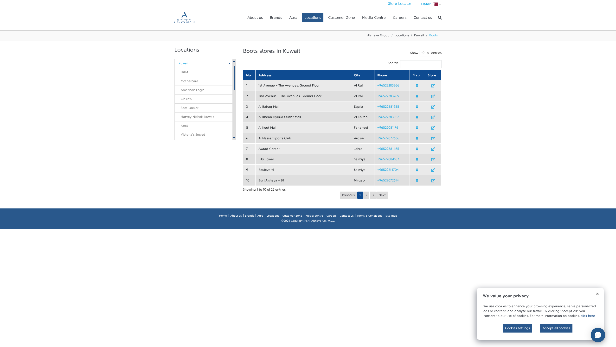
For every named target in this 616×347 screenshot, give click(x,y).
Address (264, 76)
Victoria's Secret (193, 135)
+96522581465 (388, 149)
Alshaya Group (378, 36)
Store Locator (399, 4)
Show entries (426, 54)
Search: (393, 64)
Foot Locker (190, 109)
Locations (313, 18)
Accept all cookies (556, 329)
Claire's (186, 100)
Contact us (423, 18)
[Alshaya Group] (184, 18)
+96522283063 (388, 118)
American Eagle (193, 91)
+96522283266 (388, 86)
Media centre (314, 217)
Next (184, 126)
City (357, 76)
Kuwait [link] (184, 64)
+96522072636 (388, 139)
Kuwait (419, 36)
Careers (399, 18)
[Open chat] (598, 335)
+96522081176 (387, 128)
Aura (293, 18)
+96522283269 (388, 97)
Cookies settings (517, 329)
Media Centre (374, 18)
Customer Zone (341, 18)
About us (255, 18)
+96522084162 (388, 160)
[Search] (440, 17)
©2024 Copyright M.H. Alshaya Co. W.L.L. (308, 222)
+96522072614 (388, 181)
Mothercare (189, 82)
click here (588, 316)
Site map (391, 217)
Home (223, 217)
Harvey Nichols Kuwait (197, 117)
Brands (276, 18)
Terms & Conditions (369, 217)
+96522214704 (388, 170)
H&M (184, 73)
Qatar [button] (426, 5)
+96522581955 (388, 107)
